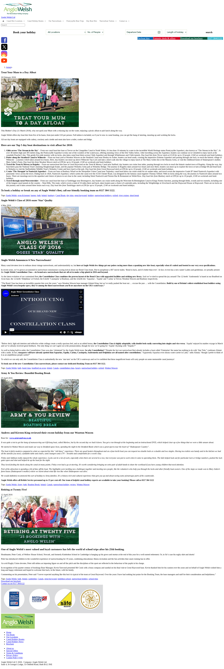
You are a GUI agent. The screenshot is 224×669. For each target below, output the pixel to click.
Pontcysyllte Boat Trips (75, 21)
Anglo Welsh (11, 195)
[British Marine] (84, 599)
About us (10, 648)
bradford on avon (39, 368)
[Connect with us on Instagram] (4, 56)
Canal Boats (60, 195)
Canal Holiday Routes (35, 21)
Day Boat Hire (91, 21)
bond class (26, 368)
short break (134, 195)
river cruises (124, 195)
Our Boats (10, 635)
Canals (56, 368)
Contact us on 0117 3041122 (12, 583)
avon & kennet (24, 195)
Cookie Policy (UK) (14, 658)
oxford (115, 195)
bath (39, 195)
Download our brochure (11, 581)
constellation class (67, 368)
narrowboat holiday (89, 368)
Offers (140, 21)
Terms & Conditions (14, 653)
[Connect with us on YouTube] (4, 63)
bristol (44, 195)
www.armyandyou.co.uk (20, 438)
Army (20, 484)
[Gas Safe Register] (140, 599)
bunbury (51, 195)
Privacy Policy (12, 655)
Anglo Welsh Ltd (8, 17)
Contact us (123, 21)
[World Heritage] (195, 599)
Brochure (10, 644)
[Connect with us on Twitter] (4, 49)
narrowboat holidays (103, 195)
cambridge (32, 579)
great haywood (81, 195)
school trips (93, 579)
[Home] (3, 21)
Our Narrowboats (55, 21)
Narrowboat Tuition (107, 21)
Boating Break (34, 484)
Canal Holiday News (14, 642)
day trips (70, 195)
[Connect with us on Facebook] (4, 42)
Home (8, 632)
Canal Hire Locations (14, 21)
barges (33, 195)
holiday (91, 195)
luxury (77, 368)
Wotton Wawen (111, 368)
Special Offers (12, 651)
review (73, 484)
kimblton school (64, 579)
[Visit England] (29, 599)
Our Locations (12, 637)
